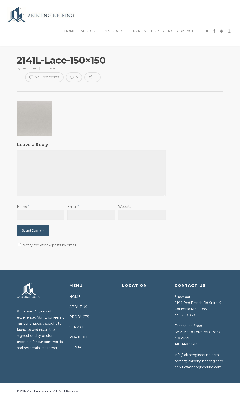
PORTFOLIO (161, 31)
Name (23, 207)
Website (125, 207)
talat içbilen (29, 68)
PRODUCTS (113, 31)
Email (73, 207)
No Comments (46, 77)
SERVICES (137, 31)
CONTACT (185, 31)
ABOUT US (89, 31)
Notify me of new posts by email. (49, 245)
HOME (69, 31)
